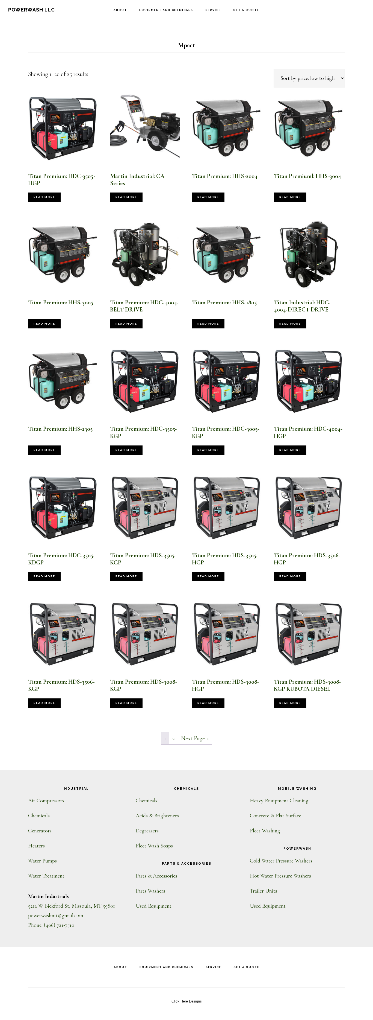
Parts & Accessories (156, 876)
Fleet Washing (265, 830)
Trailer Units (263, 891)
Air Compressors (46, 800)
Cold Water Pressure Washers (281, 861)
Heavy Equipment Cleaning (279, 800)
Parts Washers (150, 891)
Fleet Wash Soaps (154, 846)
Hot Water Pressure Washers (280, 876)
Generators (40, 830)
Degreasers (147, 830)
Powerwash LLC (31, 10)
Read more (44, 197)
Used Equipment (153, 906)
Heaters (36, 846)
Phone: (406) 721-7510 (51, 925)
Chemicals (39, 815)
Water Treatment (46, 876)
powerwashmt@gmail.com (55, 915)
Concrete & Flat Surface (275, 815)
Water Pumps (42, 861)
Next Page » (195, 738)
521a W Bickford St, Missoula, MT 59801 (71, 906)
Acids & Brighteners (157, 815)
